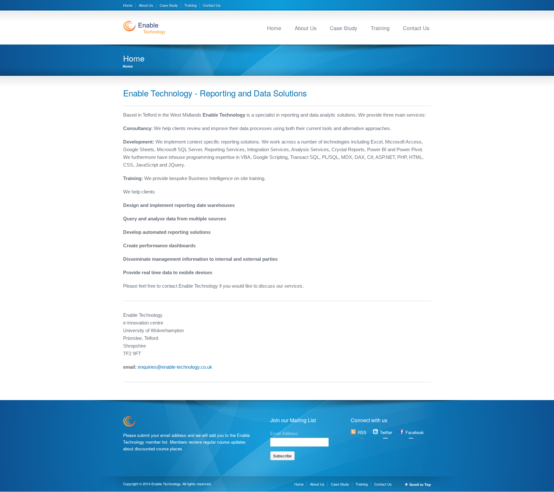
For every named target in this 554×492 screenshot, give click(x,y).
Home (127, 5)
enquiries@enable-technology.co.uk (174, 367)
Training (190, 5)
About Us (146, 5)
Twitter (386, 432)
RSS (362, 432)
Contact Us (212, 5)
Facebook (415, 432)
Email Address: (284, 432)
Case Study (169, 5)
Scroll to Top (420, 484)
